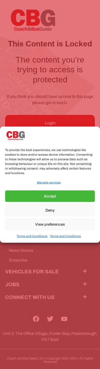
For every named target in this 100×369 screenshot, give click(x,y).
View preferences (50, 224)
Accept (50, 196)
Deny (50, 210)
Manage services (49, 182)
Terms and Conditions (32, 236)
